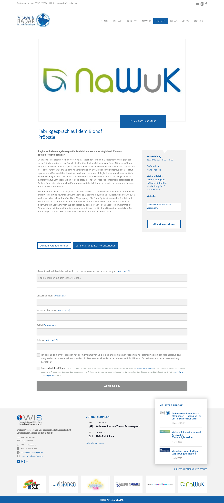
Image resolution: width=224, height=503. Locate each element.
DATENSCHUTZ (192, 469)
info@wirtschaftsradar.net (64, 3)
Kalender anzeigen (95, 443)
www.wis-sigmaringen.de (32, 456)
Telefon (47, 340)
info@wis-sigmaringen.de (32, 452)
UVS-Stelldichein (105, 436)
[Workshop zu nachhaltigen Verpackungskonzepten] (165, 450)
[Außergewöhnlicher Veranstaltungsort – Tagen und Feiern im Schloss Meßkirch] (165, 412)
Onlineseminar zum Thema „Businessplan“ (117, 426)
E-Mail (46, 325)
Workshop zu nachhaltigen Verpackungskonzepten (185, 452)
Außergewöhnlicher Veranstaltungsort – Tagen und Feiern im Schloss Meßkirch (187, 416)
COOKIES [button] (203, 469)
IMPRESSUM (179, 469)
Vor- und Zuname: (53, 310)
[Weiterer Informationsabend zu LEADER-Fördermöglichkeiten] (165, 430)
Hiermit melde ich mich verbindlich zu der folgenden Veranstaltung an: (83, 271)
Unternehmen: (51, 295)
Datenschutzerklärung (145, 368)
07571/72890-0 (42, 3)
